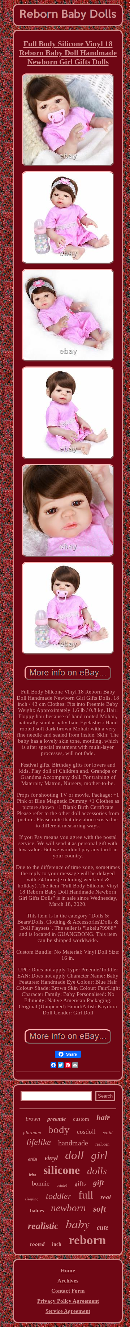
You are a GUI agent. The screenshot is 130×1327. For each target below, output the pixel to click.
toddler (58, 1196)
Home (68, 1270)
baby (78, 1223)
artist (32, 1159)
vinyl (51, 1158)
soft (99, 1208)
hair (103, 1117)
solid (108, 1132)
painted (62, 1185)
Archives (67, 1281)
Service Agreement (68, 1311)
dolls (97, 1171)
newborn (68, 1208)
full (85, 1195)
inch (56, 1244)
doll (74, 1155)
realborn (102, 1144)
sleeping (32, 1199)
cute (102, 1227)
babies (37, 1210)
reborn (87, 1240)
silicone (61, 1170)
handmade (73, 1143)
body (59, 1129)
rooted (37, 1244)
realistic (43, 1226)
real (105, 1197)
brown (33, 1119)
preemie (56, 1119)
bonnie (40, 1183)
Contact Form (68, 1291)
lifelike (38, 1142)
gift (98, 1182)
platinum (32, 1132)
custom (81, 1119)
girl (99, 1155)
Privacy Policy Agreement (68, 1301)
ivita (32, 1175)
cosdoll (86, 1131)
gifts (80, 1183)
